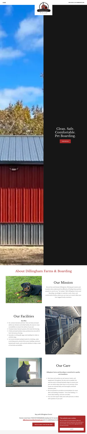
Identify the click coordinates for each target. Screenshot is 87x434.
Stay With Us (65, 141)
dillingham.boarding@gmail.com (33, 420)
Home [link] (4, 2)
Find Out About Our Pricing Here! (43, 424)
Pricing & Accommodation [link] (76, 2)
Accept (71, 429)
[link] (43, 2)
